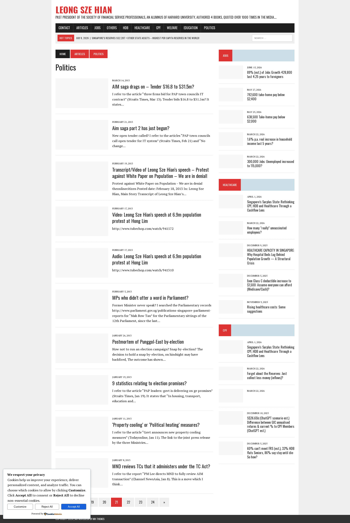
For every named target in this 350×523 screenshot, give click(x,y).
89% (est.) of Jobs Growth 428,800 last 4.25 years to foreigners (269, 74)
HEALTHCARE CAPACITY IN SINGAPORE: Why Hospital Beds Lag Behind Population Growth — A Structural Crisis (270, 256)
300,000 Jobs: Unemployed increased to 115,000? (270, 163)
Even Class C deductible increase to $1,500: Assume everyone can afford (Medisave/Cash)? (269, 285)
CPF (158, 27)
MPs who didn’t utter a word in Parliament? (150, 297)
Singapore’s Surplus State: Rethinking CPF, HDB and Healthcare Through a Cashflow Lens (270, 206)
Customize (20, 506)
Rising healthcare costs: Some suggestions (266, 309)
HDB (125, 27)
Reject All (47, 506)
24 (153, 502)
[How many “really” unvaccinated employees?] (231, 232)
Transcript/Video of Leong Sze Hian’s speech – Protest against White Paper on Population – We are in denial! (160, 172)
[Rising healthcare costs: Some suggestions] (231, 311)
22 (128, 502)
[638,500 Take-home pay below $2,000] (231, 121)
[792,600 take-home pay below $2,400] (231, 98)
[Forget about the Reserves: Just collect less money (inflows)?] (231, 377)
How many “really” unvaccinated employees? (267, 230)
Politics (209, 27)
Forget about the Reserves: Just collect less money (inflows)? (267, 375)
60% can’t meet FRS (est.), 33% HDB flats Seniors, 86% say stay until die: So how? (270, 452)
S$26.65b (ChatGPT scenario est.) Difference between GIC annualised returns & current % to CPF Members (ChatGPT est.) (270, 424)
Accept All (74, 506)
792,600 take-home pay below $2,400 (266, 96)
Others (112, 27)
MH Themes (99, 519)
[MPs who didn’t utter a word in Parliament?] (81, 316)
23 (140, 502)
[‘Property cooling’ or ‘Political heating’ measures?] (81, 443)
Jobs (97, 27)
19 (92, 502)
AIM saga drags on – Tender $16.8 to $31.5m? (153, 86)
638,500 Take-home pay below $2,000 (266, 119)
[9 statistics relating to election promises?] (81, 402)
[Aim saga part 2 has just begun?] (81, 146)
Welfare (172, 27)
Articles (82, 27)
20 (104, 502)
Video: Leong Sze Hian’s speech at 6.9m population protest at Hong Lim (156, 217)
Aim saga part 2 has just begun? (141, 128)
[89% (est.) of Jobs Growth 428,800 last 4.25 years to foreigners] (231, 76)
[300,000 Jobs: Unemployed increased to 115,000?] (231, 165)
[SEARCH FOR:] (272, 37)
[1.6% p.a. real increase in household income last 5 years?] (231, 143)
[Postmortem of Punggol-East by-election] (81, 360)
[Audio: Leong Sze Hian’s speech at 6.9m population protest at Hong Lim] (81, 275)
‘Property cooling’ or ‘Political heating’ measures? (156, 424)
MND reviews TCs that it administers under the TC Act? (161, 466)
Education (191, 27)
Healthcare (142, 27)
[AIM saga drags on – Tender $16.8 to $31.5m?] (81, 105)
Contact (64, 27)
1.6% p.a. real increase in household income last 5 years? (269, 141)
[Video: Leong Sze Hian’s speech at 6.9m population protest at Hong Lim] (81, 233)
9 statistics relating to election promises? (149, 383)
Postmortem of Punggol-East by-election (148, 341)
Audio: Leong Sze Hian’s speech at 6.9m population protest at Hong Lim (156, 259)
